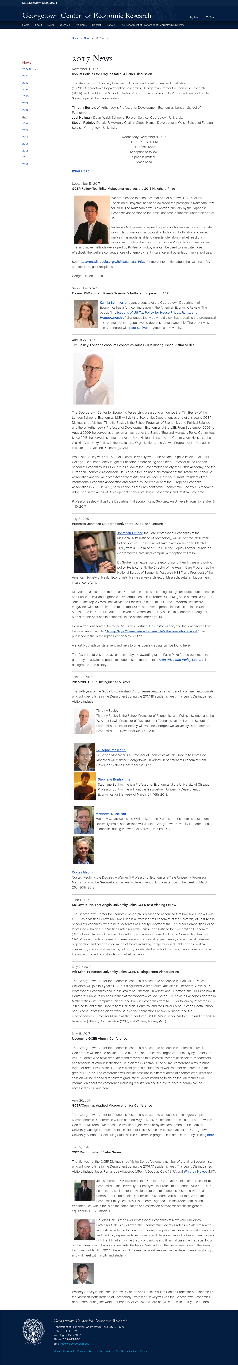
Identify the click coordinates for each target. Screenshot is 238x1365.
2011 (24, 157)
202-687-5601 (72, 1339)
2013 (25, 143)
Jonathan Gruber (130, 533)
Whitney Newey (196, 1171)
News (50, 25)
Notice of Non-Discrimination (121, 1351)
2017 (25, 116)
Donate (110, 25)
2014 (25, 137)
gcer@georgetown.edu (75, 1343)
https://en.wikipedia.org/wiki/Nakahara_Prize (112, 262)
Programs (81, 25)
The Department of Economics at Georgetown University (152, 25)
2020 (25, 96)
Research (64, 25)
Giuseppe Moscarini (111, 750)
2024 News (29, 69)
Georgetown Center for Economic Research (87, 16)
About (38, 25)
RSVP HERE (81, 171)
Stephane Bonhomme (114, 779)
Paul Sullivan (139, 328)
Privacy (81, 1351)
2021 (25, 89)
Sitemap (144, 1351)
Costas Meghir (83, 872)
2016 (25, 123)
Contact (96, 25)
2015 (25, 130)
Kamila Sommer (111, 303)
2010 (25, 164)
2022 (25, 82)
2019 (25, 103)
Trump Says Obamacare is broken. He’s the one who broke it (151, 631)
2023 (25, 76)
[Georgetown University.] (40, 3)
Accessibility (95, 1351)
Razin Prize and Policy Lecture (181, 660)
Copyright (68, 1351)
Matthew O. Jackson (111, 814)
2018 (25, 109)
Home (25, 25)
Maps (57, 1351)
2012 (25, 150)
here (210, 1135)
